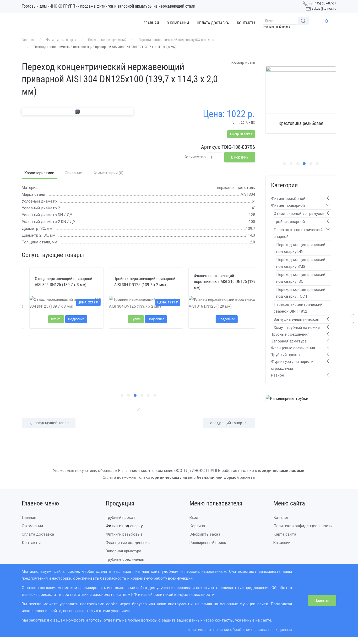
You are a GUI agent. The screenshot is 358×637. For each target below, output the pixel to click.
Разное (277, 375)
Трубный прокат (286, 354)
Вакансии (281, 542)
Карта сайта (284, 534)
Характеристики (39, 173)
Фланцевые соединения (293, 348)
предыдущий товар (51, 423)
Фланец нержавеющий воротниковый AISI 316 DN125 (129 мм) (217, 281)
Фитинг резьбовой (288, 198)
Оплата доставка (213, 23)
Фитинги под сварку (61, 40)
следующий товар (226, 423)
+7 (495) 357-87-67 (322, 3)
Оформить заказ (204, 534)
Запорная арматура (289, 341)
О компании (178, 23)
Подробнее (69, 319)
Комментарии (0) (108, 173)
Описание (73, 173)
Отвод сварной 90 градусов (299, 213)
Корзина (197, 526)
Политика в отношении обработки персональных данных (239, 629)
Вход (193, 517)
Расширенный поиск (276, 27)
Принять (321, 600)
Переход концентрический (107, 40)
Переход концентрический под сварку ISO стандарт (176, 40)
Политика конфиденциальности (303, 526)
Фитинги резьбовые (124, 534)
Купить (49, 319)
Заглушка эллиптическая (296, 319)
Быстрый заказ (241, 134)
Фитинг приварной (288, 205)
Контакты (246, 23)
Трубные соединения (290, 334)
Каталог (281, 517)
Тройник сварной (289, 221)
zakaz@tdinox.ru (324, 8)
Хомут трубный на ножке (297, 327)
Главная (151, 23)
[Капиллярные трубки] (287, 398)
